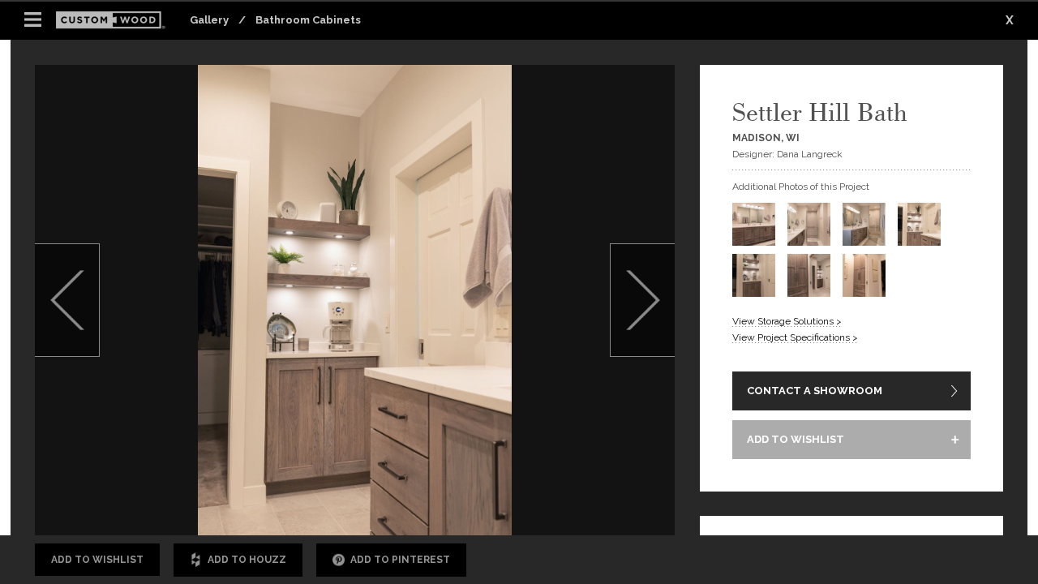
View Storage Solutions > (787, 321)
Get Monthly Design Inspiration (245, 489)
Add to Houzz (247, 559)
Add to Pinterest (400, 559)
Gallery (209, 20)
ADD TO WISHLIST (795, 439)
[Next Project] (642, 300)
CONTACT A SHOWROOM (814, 390)
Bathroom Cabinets (308, 20)
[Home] (115, 21)
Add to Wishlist (97, 559)
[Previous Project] (67, 300)
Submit (586, 490)
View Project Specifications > (795, 337)
